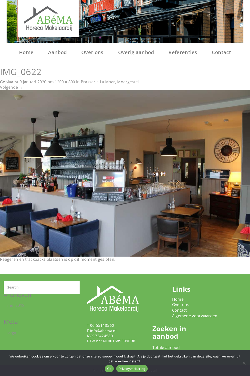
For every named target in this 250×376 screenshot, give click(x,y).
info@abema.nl (103, 330)
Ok (109, 369)
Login (12, 332)
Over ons (92, 52)
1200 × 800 (65, 82)
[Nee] (243, 363)
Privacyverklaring (132, 369)
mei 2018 (15, 305)
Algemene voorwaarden (195, 315)
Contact (221, 52)
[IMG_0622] (125, 173)
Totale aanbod (166, 347)
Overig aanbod (136, 52)
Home (26, 52)
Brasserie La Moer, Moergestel (110, 82)
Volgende (11, 87)
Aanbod (57, 52)
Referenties (182, 52)
